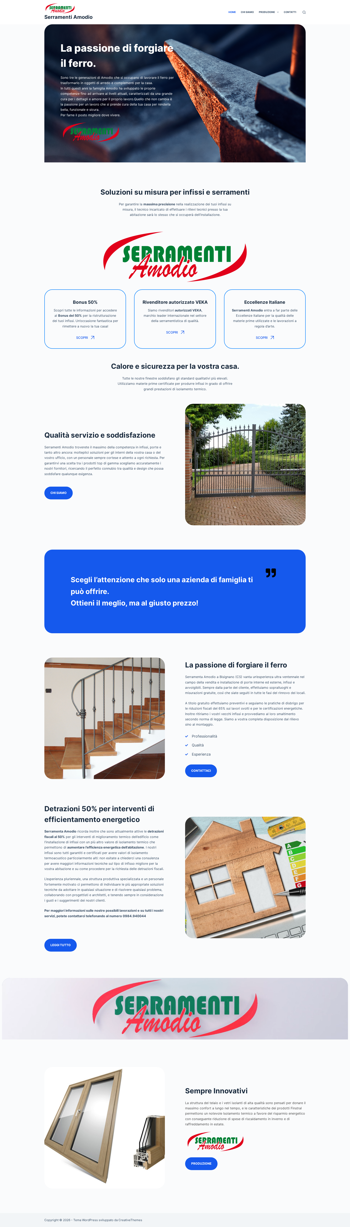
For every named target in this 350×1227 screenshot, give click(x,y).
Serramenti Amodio (68, 17)
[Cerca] (304, 12)
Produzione (267, 12)
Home (232, 12)
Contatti (290, 12)
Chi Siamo (247, 12)
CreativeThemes (130, 1220)
